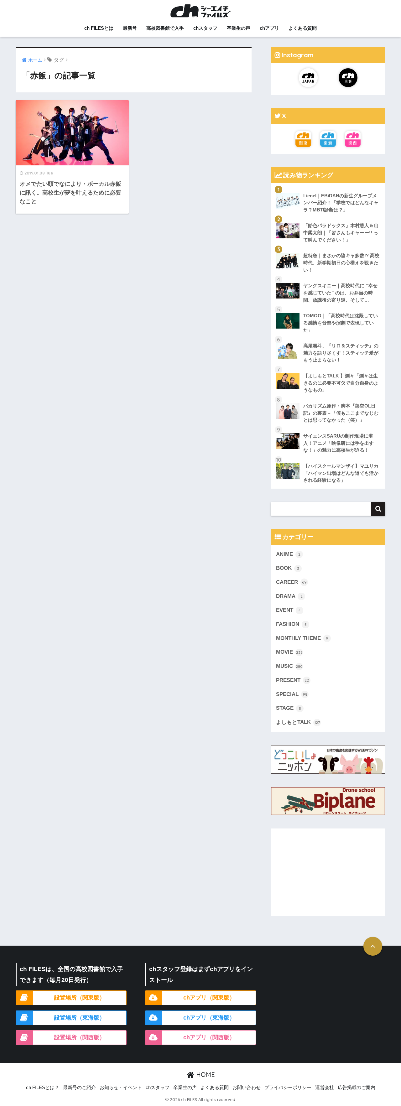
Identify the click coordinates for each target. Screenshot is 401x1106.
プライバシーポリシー (287, 1087)
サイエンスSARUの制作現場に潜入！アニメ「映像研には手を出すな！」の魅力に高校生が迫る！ (338, 443)
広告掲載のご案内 (356, 1087)
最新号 (130, 28)
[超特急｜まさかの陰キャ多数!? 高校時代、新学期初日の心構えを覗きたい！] (328, 248)
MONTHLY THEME (302, 638)
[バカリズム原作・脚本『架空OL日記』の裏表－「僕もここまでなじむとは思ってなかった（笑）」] (328, 398)
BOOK (287, 568)
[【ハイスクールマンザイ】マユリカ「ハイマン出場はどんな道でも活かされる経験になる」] (328, 458)
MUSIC (289, 666)
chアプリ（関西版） (209, 1037)
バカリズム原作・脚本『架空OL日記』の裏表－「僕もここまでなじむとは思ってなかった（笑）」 (340, 413)
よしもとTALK (298, 722)
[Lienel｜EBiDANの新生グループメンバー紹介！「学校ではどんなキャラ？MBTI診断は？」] (328, 188)
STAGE (288, 708)
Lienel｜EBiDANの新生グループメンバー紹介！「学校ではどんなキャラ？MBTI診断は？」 (340, 202)
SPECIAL (291, 694)
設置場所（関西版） (79, 1037)
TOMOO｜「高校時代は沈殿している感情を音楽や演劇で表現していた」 (340, 322)
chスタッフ (205, 28)
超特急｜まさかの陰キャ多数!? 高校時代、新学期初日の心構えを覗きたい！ (341, 262)
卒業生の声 (238, 28)
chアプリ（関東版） (209, 997)
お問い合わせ (246, 1087)
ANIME (288, 554)
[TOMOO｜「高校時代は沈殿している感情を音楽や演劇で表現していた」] (328, 308)
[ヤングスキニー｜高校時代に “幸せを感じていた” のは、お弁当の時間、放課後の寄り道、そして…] (328, 278)
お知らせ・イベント (121, 1087)
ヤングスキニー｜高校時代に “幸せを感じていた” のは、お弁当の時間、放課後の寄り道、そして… (340, 292)
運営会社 (324, 1087)
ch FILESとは (98, 28)
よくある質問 (303, 28)
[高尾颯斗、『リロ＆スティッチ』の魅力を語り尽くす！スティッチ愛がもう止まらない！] (328, 338)
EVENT (288, 610)
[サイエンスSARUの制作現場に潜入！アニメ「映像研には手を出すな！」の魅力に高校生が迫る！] (328, 428)
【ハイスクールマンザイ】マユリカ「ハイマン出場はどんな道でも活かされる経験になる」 (340, 473)
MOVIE (289, 652)
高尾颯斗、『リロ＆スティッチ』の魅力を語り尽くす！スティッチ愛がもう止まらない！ (340, 352)
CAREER (291, 582)
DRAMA (289, 596)
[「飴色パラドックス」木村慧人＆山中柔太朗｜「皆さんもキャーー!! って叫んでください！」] (328, 217)
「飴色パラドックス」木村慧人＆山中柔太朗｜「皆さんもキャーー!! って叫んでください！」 (340, 232)
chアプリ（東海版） (209, 1018)
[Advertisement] (328, 872)
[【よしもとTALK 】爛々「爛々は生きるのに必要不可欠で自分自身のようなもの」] (328, 368)
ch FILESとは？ (42, 1087)
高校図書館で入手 (165, 28)
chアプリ (269, 28)
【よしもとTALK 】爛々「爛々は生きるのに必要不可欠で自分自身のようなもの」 (340, 382)
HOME (204, 1074)
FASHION (291, 624)
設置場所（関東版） (79, 997)
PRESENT (292, 680)
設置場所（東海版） (79, 1018)
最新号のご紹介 (79, 1087)
